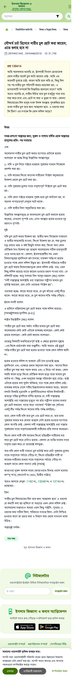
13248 (42, 481)
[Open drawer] (70, 6)
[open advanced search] (57, 16)
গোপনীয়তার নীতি (58, 644)
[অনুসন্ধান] (69, 16)
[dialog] (35, 662)
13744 (57, 481)
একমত (10, 671)
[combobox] (29, 16)
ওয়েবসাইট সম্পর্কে (16, 644)
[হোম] (7, 29)
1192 (30, 481)
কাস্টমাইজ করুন (60, 671)
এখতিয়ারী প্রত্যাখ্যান (32, 671)
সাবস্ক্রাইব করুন (61, 591)
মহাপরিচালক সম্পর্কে (37, 644)
